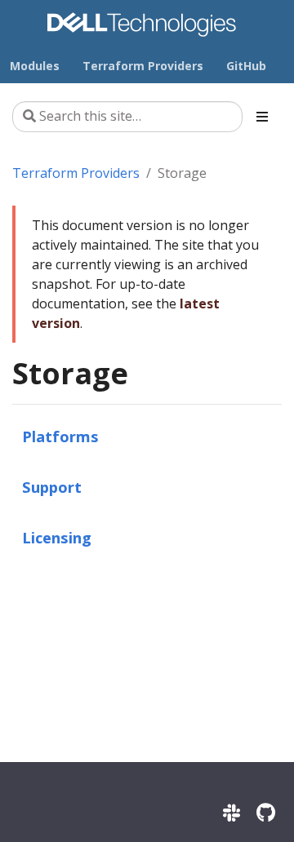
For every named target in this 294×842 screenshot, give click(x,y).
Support (52, 486)
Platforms (60, 436)
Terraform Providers (76, 173)
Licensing (56, 537)
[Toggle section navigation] (262, 116)
